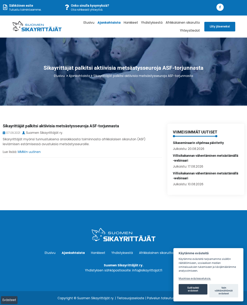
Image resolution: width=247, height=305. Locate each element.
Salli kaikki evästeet (193, 289)
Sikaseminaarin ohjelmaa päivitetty (198, 143)
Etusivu (89, 22)
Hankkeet (131, 22)
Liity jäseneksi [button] (220, 26)
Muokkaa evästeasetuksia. (195, 278)
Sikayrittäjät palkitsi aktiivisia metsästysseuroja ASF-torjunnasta (143, 76)
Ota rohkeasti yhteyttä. (87, 10)
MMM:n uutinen (29, 152)
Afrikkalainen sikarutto (183, 22)
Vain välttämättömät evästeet (224, 290)
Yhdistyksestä (152, 22)
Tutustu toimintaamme (25, 10)
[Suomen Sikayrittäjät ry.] (38, 26)
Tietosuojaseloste (130, 298)
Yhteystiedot (190, 30)
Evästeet (9, 300)
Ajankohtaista (109, 22)
